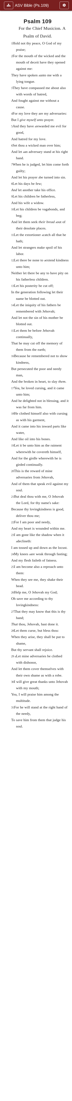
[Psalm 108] (4, 550)
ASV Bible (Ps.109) (32, 5)
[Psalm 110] (67, 550)
